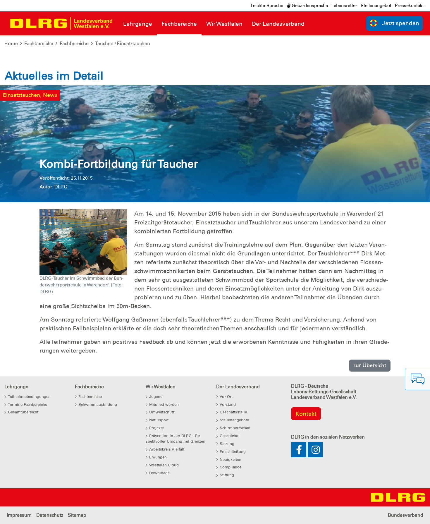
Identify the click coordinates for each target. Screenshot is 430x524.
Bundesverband (405, 515)
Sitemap (77, 515)
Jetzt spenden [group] (400, 23)
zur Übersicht (369, 365)
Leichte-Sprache (267, 5)
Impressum (19, 515)
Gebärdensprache (309, 5)
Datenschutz (49, 515)
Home (11, 43)
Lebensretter (344, 5)
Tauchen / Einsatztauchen (122, 43)
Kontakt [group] (306, 413)
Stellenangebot (376, 5)
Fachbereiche (38, 43)
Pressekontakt (409, 5)
